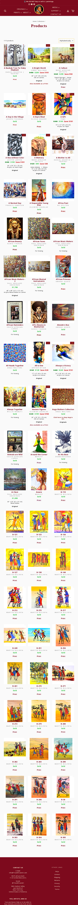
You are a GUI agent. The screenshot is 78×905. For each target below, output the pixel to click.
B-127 (14, 572)
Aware (39, 492)
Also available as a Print (39, 425)
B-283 (39, 762)
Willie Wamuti (15, 411)
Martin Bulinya (63, 494)
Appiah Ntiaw (39, 368)
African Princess (63, 279)
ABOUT (26, 12)
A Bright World (39, 68)
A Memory (39, 158)
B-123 (39, 534)
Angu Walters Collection (63, 409)
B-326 (63, 875)
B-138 (39, 572)
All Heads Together (14, 365)
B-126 (63, 534)
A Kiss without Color (15, 158)
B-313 (39, 875)
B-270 (39, 686)
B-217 (63, 610)
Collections (40, 21)
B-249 (14, 648)
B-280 (63, 724)
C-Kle (63, 368)
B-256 (63, 648)
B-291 (14, 799)
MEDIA (55, 7)
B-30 (63, 799)
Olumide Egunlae (39, 207)
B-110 (63, 492)
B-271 (63, 686)
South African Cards (15, 328)
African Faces (39, 241)
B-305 (63, 837)
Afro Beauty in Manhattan (39, 326)
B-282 (14, 762)
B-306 (14, 875)
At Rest (14, 492)
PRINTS (17, 12)
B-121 (14, 534)
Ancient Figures (39, 409)
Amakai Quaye (63, 281)
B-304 (39, 837)
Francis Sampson (15, 205)
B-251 (39, 648)
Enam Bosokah (63, 457)
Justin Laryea (14, 160)
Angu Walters (14, 368)
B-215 (39, 610)
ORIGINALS (21, 9)
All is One (39, 365)
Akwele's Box (63, 325)
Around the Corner (39, 454)
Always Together (15, 409)
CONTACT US (56, 14)
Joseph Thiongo (14, 119)
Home (34, 21)
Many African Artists (63, 71)
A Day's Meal (39, 117)
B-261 (14, 686)
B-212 (14, 610)
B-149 (63, 572)
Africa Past (63, 203)
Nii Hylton (63, 205)
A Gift (63, 117)
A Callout (63, 68)
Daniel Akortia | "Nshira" (15, 73)
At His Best (63, 454)
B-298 (39, 799)
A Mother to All (63, 158)
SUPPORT (55, 11)
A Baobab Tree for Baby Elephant (15, 69)
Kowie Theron (14, 243)
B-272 (14, 724)
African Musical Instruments (39, 280)
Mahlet (39, 457)
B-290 (63, 762)
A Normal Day (15, 203)
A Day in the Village (15, 117)
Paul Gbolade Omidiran (38, 244)
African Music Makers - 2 (14, 280)
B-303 (14, 837)
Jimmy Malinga (39, 70)
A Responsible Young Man (39, 204)
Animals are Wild (14, 454)
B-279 (39, 724)
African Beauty (15, 241)
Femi (63, 119)
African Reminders (15, 325)
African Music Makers (63, 241)
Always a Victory (63, 365)
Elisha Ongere (39, 119)
